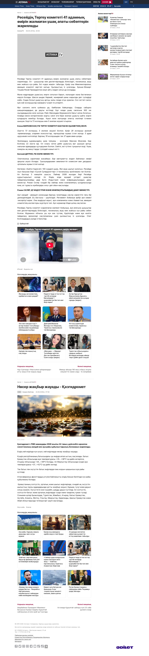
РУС (131, 2)
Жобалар (55, 2)
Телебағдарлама (83, 2)
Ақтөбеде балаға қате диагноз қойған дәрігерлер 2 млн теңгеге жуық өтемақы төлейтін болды (120, 63)
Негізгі (19, 12)
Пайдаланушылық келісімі (24, 635)
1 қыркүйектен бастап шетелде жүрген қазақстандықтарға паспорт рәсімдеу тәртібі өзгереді (121, 49)
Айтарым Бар (41, 6)
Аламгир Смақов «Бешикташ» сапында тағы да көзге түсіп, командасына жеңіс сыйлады (120, 22)
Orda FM (96, 2)
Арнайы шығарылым (55, 6)
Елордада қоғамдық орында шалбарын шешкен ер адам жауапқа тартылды (121, 36)
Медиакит (18, 641)
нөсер (29, 507)
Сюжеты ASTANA (30, 12)
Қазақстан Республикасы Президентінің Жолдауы (32, 637)
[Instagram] (24, 646)
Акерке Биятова (28, 392)
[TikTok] (39, 646)
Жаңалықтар (43, 2)
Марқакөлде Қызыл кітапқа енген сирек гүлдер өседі (120, 76)
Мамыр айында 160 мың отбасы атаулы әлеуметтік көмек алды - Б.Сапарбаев (75, 371)
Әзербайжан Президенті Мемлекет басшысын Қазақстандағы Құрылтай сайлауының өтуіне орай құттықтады (32, 610)
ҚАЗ (126, 2)
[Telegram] (31, 646)
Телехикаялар (68, 2)
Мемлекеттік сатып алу (23, 639)
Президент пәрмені (71, 6)
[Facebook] (16, 646)
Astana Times (19, 6)
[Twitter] (20, 646)
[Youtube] (35, 646)
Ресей (20, 269)
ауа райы (21, 507)
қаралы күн (29, 269)
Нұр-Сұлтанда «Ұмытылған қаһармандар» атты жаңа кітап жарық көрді (34, 371)
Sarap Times (30, 6)
